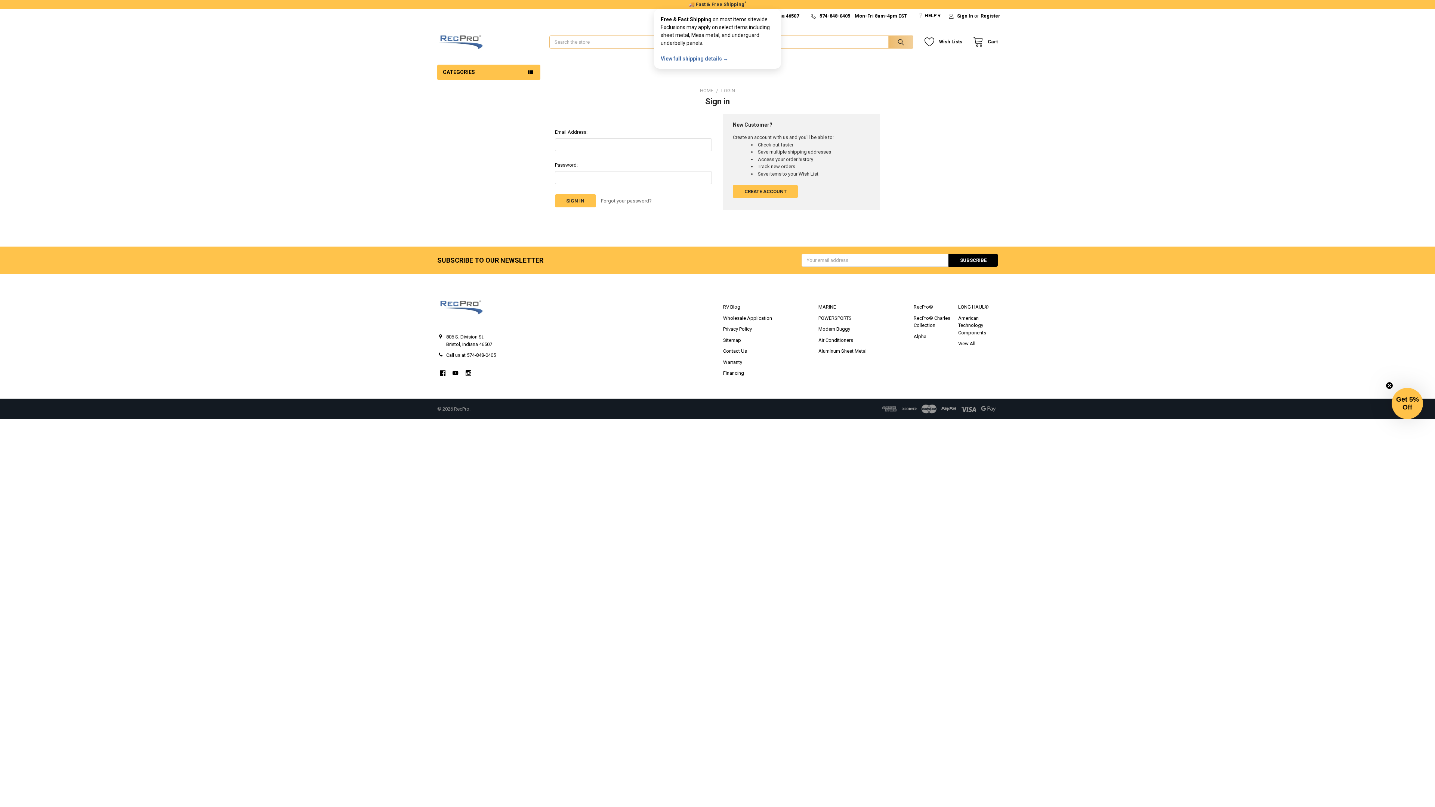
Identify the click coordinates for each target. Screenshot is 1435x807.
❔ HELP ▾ (929, 15)
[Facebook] (442, 373)
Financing (733, 373)
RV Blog (731, 307)
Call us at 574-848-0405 (471, 355)
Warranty (732, 362)
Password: (566, 165)
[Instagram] (468, 373)
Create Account (765, 191)
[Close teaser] (1389, 385)
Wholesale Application (747, 318)
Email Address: (571, 132)
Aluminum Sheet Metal (842, 351)
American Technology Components (972, 325)
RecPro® (923, 307)
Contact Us (735, 351)
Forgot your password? (626, 201)
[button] (1407, 403)
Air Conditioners (835, 340)
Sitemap (732, 340)
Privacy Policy (737, 329)
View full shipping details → (694, 59)
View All (966, 343)
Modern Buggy (834, 329)
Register (990, 16)
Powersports (835, 318)
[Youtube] (455, 373)
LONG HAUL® (973, 307)
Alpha (920, 336)
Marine (827, 307)
